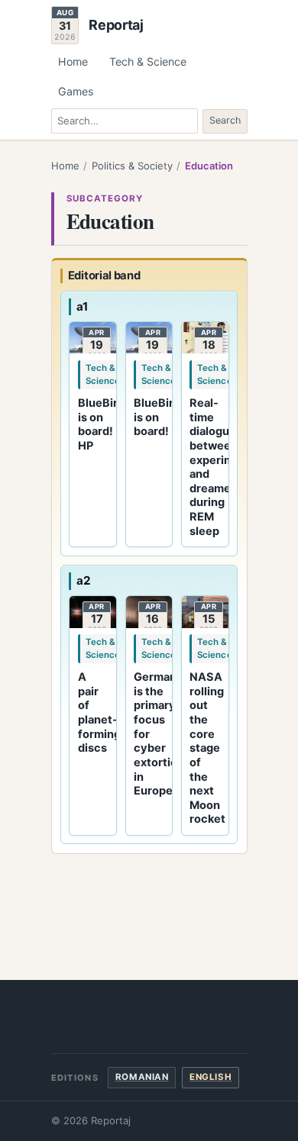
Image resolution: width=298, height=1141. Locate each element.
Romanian (142, 1077)
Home (73, 61)
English (210, 1077)
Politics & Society (132, 166)
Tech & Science (147, 61)
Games (75, 91)
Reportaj (116, 25)
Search (225, 120)
